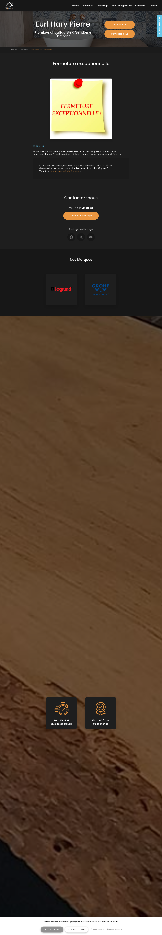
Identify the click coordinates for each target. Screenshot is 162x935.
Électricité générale (122, 5)
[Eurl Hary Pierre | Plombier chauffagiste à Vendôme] (9, 5)
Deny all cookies (77, 929)
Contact (154, 5)
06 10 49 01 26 (119, 24)
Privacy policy (115, 929)
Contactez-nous (119, 33)
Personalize (98, 929)
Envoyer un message (81, 215)
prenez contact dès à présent (65, 171)
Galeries (139, 5)
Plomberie (88, 5)
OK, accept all (52, 929)
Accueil (75, 5)
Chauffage (102, 5)
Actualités (24, 50)
